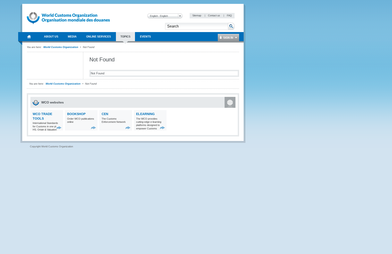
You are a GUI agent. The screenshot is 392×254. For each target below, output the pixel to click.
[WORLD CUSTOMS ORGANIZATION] (29, 36)
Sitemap (197, 15)
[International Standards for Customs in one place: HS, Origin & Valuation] (59, 127)
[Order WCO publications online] (93, 127)
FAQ (229, 15)
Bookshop (76, 114)
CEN (105, 114)
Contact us (214, 15)
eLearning (145, 114)
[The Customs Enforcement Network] (128, 127)
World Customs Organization (61, 47)
